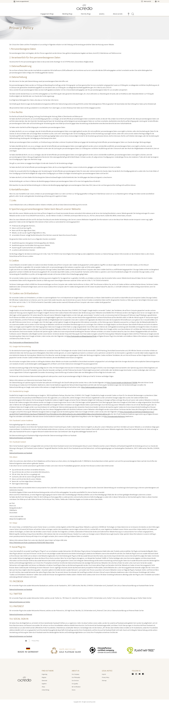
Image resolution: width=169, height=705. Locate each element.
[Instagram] (136, 674)
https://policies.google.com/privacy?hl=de (94, 387)
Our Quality (75, 684)
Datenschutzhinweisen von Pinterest (20, 614)
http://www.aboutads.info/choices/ (114, 416)
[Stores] (128, 13)
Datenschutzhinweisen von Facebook (20, 438)
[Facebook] (143, 674)
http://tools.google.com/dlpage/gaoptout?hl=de (24, 342)
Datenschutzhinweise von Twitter (19, 602)
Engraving (44, 674)
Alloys (43, 687)
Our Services (75, 680)
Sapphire (44, 684)
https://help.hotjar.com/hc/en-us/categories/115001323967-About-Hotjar (31, 542)
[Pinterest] (133, 674)
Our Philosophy (76, 677)
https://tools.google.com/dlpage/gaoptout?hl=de (82, 336)
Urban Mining (45, 690)
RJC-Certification (76, 687)
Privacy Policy (35, 641)
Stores (73, 690)
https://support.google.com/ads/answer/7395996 (122, 382)
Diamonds (44, 680)
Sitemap (104, 680)
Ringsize (44, 677)
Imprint (104, 674)
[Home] (84, 7)
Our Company (75, 674)
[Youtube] (140, 674)
